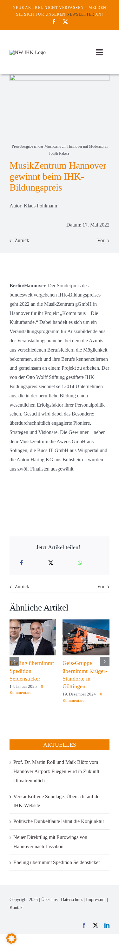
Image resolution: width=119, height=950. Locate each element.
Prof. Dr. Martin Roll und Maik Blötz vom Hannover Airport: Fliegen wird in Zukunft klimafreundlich (56, 771)
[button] (14, 661)
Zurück (22, 240)
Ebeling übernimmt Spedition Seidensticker (56, 862)
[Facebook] (21, 563)
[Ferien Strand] (28, 52)
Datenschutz (72, 899)
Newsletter (80, 14)
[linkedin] (106, 925)
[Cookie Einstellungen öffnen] (11, 942)
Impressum (96, 899)
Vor (100, 240)
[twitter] (65, 21)
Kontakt (17, 907)
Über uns (49, 899)
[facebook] (53, 21)
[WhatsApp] (80, 563)
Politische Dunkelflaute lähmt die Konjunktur (58, 821)
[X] (50, 563)
